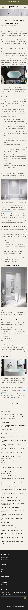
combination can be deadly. (6, 211)
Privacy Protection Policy (6, 585)
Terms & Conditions (8, 606)
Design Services (4, 557)
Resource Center (4, 567)
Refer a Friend (4, 559)
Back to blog (15, 403)
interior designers (6, 394)
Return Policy (4, 572)
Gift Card (3, 562)
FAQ (2, 569)
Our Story (3, 580)
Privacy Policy (14, 606)
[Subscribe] (25, 598)
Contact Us (3, 564)
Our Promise (4, 582)
